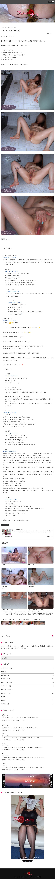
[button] (52, 636)
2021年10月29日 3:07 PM (9, 412)
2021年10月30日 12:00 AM (11, 433)
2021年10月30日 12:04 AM (14, 302)
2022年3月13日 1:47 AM (11, 499)
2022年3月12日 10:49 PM (9, 451)
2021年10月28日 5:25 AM (9, 257)
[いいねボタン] (3, 239)
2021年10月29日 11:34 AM (11, 271)
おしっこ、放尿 (6, 524)
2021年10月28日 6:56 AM (9, 321)
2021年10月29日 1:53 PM (11, 376)
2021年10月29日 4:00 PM (13, 291)
